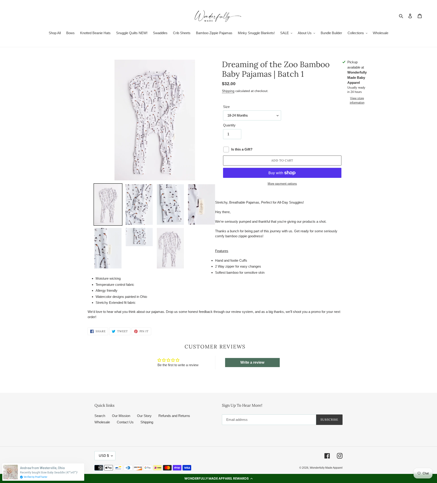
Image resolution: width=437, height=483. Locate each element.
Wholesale (102, 422)
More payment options (282, 183)
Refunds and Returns (174, 416)
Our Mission (121, 416)
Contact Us (125, 422)
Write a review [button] (252, 362)
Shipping (228, 91)
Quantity (229, 125)
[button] (218, 478)
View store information (357, 101)
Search (99, 416)
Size (226, 107)
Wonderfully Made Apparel (326, 467)
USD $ (104, 455)
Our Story (144, 416)
